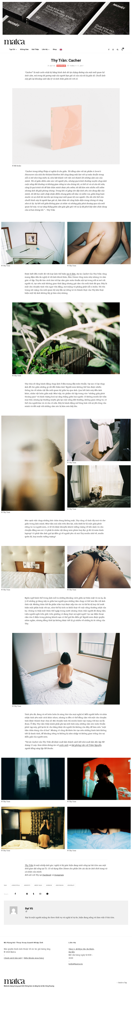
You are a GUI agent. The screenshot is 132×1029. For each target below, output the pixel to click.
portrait (71, 885)
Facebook (46, 875)
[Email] (40, 894)
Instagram (59, 875)
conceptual (16, 885)
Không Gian (24, 49)
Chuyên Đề (61, 66)
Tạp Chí (12, 49)
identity (27, 885)
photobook (59, 885)
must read (38, 885)
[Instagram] (113, 49)
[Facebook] (109, 49)
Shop (55, 49)
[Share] (15, 894)
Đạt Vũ (52, 66)
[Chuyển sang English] (61, 49)
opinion (49, 885)
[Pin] (27, 894)
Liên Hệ (44, 49)
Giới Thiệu (35, 49)
